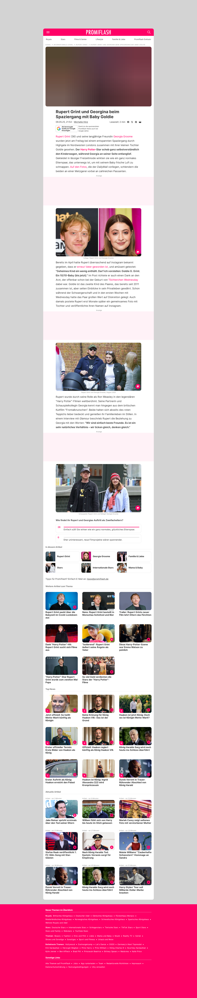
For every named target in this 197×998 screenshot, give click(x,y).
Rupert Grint (63, 136)
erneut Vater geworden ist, (93, 266)
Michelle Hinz (81, 122)
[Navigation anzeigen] (48, 32)
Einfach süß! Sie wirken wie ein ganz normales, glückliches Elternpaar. (99, 529)
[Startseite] (98, 32)
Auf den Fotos (78, 166)
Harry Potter (87, 149)
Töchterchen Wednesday (123, 279)
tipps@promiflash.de (97, 579)
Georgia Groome (123, 136)
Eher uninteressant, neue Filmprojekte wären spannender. (93, 540)
